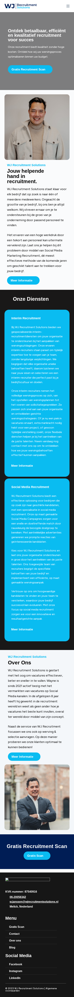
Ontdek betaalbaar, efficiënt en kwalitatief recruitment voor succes (37, 35)
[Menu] (68, 6)
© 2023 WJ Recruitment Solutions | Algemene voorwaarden (31, 989)
